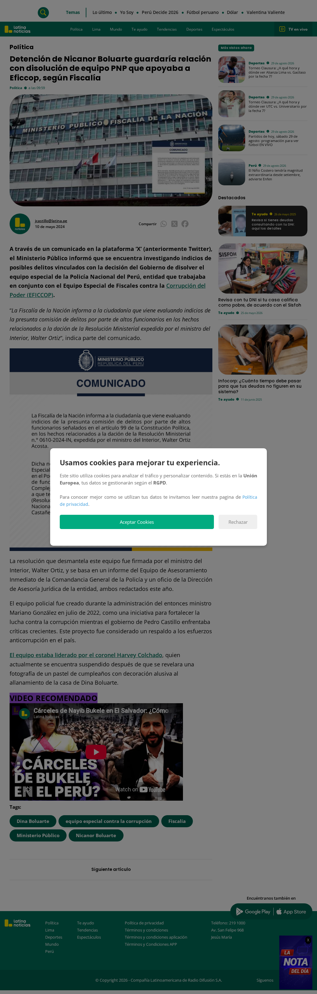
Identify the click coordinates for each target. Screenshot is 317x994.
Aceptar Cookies (137, 522)
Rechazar (238, 522)
